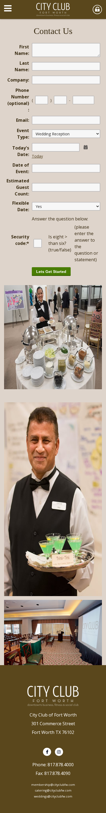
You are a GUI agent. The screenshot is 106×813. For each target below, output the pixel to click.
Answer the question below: (60, 219)
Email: (22, 120)
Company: (18, 80)
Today (37, 156)
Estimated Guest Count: (18, 187)
